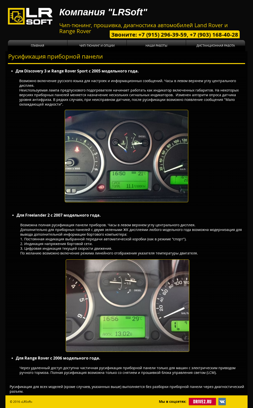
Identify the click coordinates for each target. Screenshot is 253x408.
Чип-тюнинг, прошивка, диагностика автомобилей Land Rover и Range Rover (143, 28)
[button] (96, 45)
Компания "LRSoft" (103, 12)
